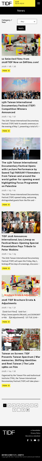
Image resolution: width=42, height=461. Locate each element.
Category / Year (7, 21)
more (5, 71)
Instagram (38, 440)
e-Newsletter (35, 430)
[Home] (6, 3)
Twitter (31, 440)
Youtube (35, 440)
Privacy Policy (35, 433)
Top (38, 449)
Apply (21, 28)
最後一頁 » (27, 409)
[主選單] (38, 3)
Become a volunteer (33, 436)
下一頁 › (23, 409)
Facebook (28, 440)
